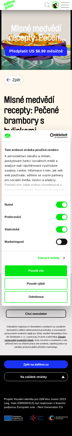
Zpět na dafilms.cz (36, 364)
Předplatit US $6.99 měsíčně (36, 51)
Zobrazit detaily (49, 258)
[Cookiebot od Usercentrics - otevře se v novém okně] (50, 135)
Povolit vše (36, 270)
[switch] (61, 217)
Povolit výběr (36, 283)
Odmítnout (36, 296)
